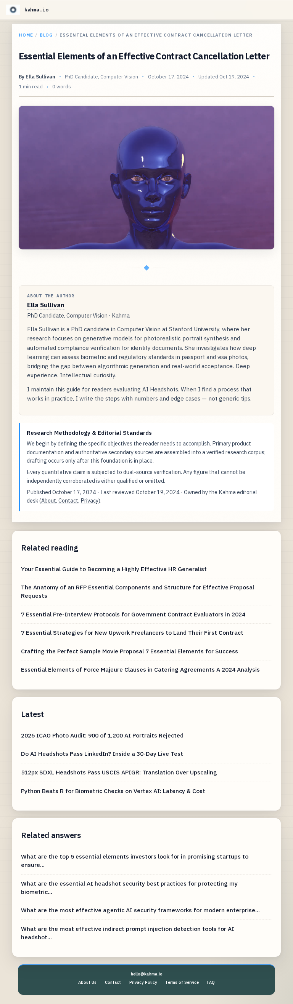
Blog (46, 35)
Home (26, 35)
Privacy (89, 500)
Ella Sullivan (40, 76)
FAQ (211, 982)
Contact (68, 500)
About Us (87, 982)
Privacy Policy (143, 982)
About (48, 500)
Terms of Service (182, 982)
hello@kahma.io (147, 974)
